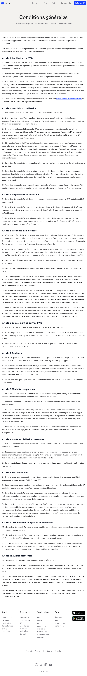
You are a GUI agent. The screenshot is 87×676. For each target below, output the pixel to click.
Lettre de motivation (6, 621)
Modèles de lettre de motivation (24, 628)
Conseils (23, 634)
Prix (45, 3)
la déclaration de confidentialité (69, 99)
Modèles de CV (26, 617)
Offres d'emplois (6, 630)
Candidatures (7, 626)
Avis (56, 620)
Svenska (58, 651)
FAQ (53, 3)
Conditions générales (41, 627)
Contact (40, 620)
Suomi (49, 651)
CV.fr (46, 671)
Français (29, 651)
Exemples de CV (25, 621)
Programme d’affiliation (60, 624)
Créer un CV (7, 617)
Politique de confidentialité (43, 633)
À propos (58, 617)
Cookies (40, 637)
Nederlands (39, 651)
